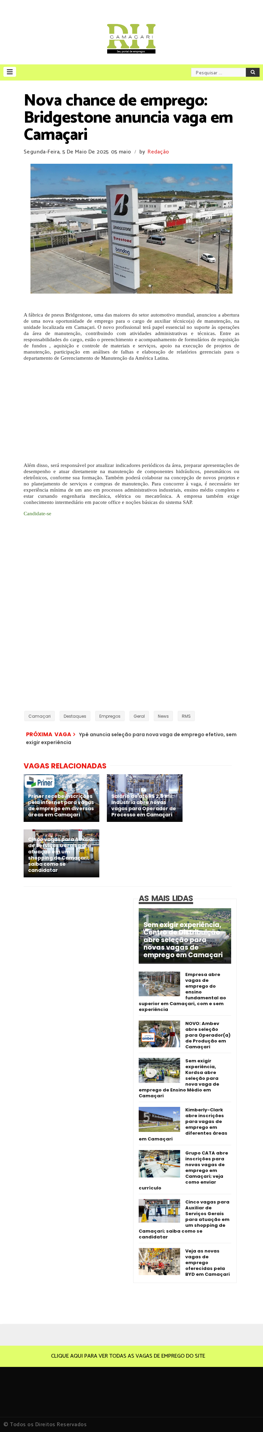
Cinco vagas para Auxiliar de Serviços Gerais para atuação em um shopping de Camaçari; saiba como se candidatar (184, 1219)
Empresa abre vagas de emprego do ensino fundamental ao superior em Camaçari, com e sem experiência (182, 992)
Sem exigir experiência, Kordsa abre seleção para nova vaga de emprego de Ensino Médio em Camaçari (179, 1078)
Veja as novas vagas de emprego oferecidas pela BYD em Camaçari (207, 1262)
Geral (139, 716)
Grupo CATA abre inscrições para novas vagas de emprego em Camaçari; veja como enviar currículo (183, 1170)
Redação (158, 152)
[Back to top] (246, 1415)
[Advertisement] (131, 409)
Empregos (110, 716)
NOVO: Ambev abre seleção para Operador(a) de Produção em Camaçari (207, 1035)
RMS (186, 716)
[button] (9, 72)
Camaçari (39, 716)
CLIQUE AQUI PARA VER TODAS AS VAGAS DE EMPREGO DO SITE (128, 1356)
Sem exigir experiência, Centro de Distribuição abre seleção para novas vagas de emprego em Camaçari (183, 940)
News (163, 716)
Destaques (75, 716)
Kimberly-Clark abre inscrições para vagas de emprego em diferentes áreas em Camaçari (183, 1124)
